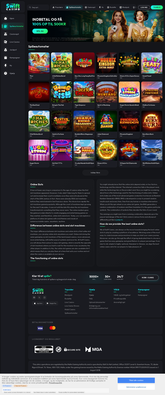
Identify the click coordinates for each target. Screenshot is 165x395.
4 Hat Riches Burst (58, 76)
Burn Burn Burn (148, 134)
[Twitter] (39, 297)
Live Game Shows (72, 306)
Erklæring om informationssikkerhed (98, 307)
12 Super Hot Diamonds (128, 163)
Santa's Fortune (58, 134)
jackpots (119, 220)
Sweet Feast (147, 76)
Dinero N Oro (102, 163)
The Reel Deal (34, 105)
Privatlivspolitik (120, 299)
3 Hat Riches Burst (36, 134)
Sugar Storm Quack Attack (129, 105)
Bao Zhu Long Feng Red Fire (85, 76)
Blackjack (125, 7)
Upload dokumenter (97, 302)
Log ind (144, 7)
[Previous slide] (30, 25)
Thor (31, 76)
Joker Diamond (103, 134)
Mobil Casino (70, 309)
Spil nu (40, 31)
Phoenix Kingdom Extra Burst (108, 76)
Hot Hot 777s (57, 163)
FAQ (91, 299)
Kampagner (142, 295)
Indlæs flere (95, 173)
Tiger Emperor (80, 105)
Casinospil (91, 7)
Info (40, 67)
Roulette (113, 7)
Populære (59, 7)
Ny (103, 7)
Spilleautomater (75, 7)
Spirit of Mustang (103, 105)
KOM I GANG (148, 278)
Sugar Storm (34, 163)
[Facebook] (34, 297)
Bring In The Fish (58, 105)
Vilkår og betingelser (122, 295)
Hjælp (91, 295)
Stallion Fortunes (149, 105)
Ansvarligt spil (119, 302)
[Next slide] (160, 25)
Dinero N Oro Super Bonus (129, 76)
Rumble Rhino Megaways (84, 134)
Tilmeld (156, 7)
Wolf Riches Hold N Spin (151, 163)
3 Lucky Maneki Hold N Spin (84, 163)
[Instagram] (44, 297)
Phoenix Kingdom (126, 134)
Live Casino (69, 302)
